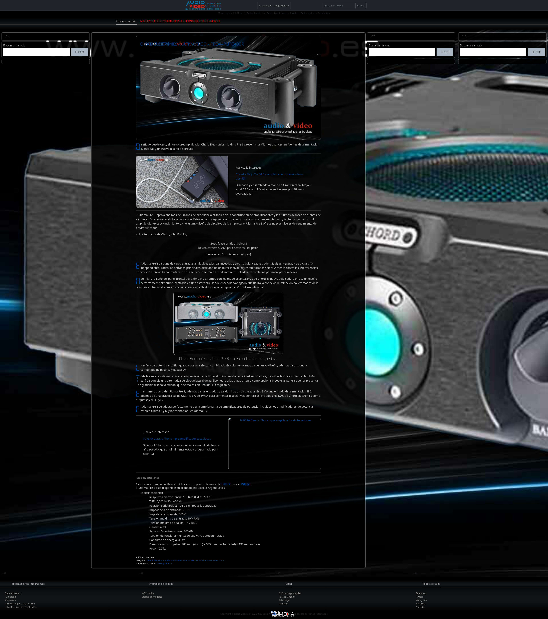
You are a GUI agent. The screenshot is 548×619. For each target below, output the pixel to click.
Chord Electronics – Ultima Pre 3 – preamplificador (192, 44)
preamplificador (164, 563)
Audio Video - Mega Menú (273, 5)
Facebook (421, 593)
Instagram (421, 600)
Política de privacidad (290, 593)
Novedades (212, 560)
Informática (148, 593)
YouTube (420, 607)
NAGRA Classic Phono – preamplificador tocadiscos (177, 438)
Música (202, 560)
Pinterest (420, 603)
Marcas (194, 560)
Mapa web (10, 600)
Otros (221, 560)
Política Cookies (287, 596)
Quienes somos (13, 593)
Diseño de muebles (152, 596)
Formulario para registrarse (20, 603)
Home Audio (184, 560)
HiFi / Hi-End (171, 560)
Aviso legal (284, 600)
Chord (150, 560)
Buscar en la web (14, 45)
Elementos (159, 560)
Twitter (419, 596)
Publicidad (10, 596)
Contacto (283, 603)
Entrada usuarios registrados (20, 607)
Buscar (361, 5)
